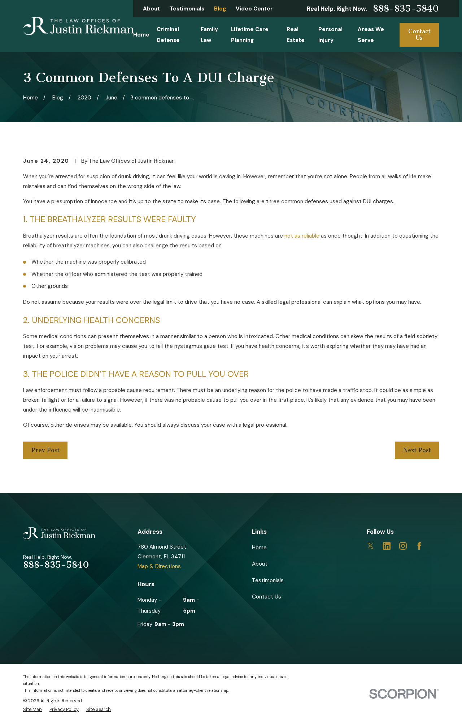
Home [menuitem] (141, 34)
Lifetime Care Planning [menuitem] (250, 35)
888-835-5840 (406, 9)
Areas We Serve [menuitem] (371, 35)
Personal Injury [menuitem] (330, 35)
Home (259, 547)
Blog (220, 8)
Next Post (417, 450)
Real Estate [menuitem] (296, 35)
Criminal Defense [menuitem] (168, 35)
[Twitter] (370, 546)
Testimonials (187, 8)
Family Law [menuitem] (209, 35)
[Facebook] (419, 546)
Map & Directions (159, 566)
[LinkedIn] (387, 546)
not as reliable (301, 235)
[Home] (78, 26)
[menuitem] (32, 709)
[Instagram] (403, 546)
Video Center (254, 8)
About (151, 8)
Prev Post (45, 450)
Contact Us (419, 34)
